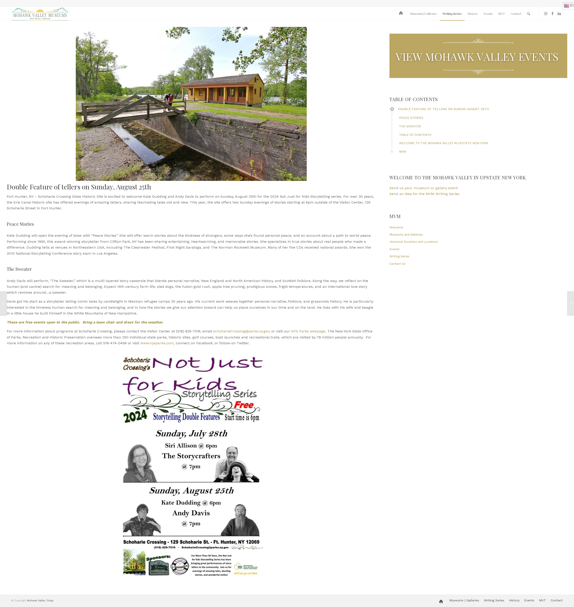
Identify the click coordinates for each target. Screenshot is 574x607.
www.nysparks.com (157, 343)
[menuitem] (401, 13)
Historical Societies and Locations (413, 241)
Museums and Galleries (406, 234)
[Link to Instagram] (545, 13)
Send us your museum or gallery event (423, 188)
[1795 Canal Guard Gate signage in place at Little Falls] (3, 303)
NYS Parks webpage (308, 331)
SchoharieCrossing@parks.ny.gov (241, 331)
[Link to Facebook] (552, 13)
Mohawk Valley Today (40, 600)
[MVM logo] (39, 13)
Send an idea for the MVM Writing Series (424, 194)
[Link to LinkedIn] (559, 13)
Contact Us (397, 263)
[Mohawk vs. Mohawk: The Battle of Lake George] (570, 303)
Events (394, 249)
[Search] (528, 13)
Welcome (396, 227)
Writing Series (399, 256)
